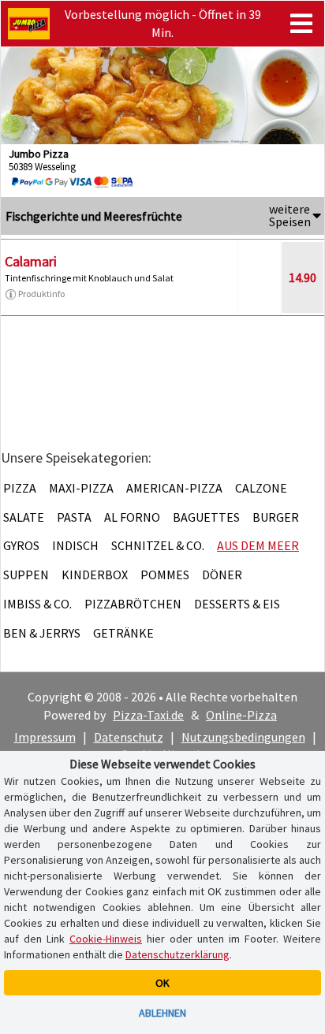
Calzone (261, 488)
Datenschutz (128, 737)
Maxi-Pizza (81, 488)
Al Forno (132, 517)
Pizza (19, 488)
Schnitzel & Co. (157, 545)
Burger (275, 517)
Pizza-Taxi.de (148, 715)
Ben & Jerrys (41, 633)
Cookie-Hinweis (105, 939)
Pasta (74, 517)
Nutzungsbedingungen (243, 737)
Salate (23, 517)
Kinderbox (95, 574)
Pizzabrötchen (132, 604)
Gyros (21, 545)
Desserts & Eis (237, 604)
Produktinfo (41, 293)
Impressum (45, 737)
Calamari (31, 261)
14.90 (302, 277)
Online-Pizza (241, 715)
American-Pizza (174, 488)
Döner (222, 574)
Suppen (26, 574)
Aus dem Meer (258, 545)
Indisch (75, 545)
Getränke (123, 633)
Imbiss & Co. (37, 604)
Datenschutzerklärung (177, 954)
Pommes (164, 574)
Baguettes (206, 517)
